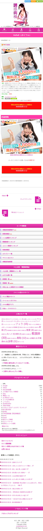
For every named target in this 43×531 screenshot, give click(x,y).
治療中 (37, 330)
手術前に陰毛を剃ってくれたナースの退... (16, 363)
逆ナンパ (21, 341)
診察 (12, 341)
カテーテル (14, 321)
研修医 (9, 338)
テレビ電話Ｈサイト (8, 296)
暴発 (24, 330)
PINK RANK (6, 405)
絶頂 (14, 338)
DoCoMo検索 (7, 389)
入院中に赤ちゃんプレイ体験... (13, 371)
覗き (29, 338)
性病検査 (10, 330)
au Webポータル (8, 397)
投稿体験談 (6, 249)
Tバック (13, 319)
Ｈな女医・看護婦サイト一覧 (11, 271)
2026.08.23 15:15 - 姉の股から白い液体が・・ (14, 472)
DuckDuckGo (7, 403)
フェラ (22, 324)
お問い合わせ (6, 449)
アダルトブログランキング (10, 513)
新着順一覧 (7, 279)
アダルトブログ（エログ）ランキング (15, 407)
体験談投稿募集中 (9, 230)
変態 (32, 327)
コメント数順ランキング (10, 245)
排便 (20, 330)
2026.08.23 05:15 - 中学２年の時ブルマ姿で (14, 495)
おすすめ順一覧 (7, 275)
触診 (35, 338)
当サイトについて (7, 441)
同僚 (22, 327)
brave (4, 415)
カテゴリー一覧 (7, 253)
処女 (11, 327)
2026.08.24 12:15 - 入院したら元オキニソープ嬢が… (16, 466)
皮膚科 (24, 334)
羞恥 (21, 338)
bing (4, 393)
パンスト (7, 324)
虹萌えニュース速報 (9, 423)
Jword (5, 417)
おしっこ (19, 319)
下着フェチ (32, 324)
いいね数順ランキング (9, 237)
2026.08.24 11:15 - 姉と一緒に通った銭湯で (14, 469)
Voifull (8, 44)
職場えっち (6, 395)
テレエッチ (31, 321)
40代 (4, 319)
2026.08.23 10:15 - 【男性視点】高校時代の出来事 (16, 492)
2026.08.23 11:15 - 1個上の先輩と (11, 488)
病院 (18, 334)
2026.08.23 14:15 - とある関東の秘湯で (12, 476)
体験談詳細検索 (7, 261)
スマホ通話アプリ (8, 304)
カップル (7, 321)
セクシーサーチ (8, 421)
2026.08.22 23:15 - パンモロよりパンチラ (13, 505)
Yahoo (5, 387)
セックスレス (23, 321)
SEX (8, 319)
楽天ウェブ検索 (8, 419)
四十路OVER (7, 409)
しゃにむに (6, 401)
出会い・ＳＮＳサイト (9, 308)
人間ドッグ (5, 327)
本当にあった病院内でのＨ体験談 (13, 287)
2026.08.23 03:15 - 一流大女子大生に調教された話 (16, 499)
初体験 (16, 327)
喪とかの (27, 327)
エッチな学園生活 (8, 399)
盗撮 (29, 334)
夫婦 (37, 327)
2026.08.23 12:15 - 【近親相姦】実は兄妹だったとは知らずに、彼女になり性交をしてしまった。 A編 (21, 484)
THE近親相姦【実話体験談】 (12, 413)
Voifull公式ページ (21, 105)
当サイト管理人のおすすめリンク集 (13, 446)
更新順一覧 (7, 283)
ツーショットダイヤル (9, 300)
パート (12, 324)
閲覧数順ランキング (8, 241)
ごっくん (33, 319)
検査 (30, 330)
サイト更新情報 (6, 443)
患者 (15, 330)
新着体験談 (7, 234)
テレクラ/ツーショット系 (10, 96)
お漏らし (27, 319)
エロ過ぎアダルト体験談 (10, 391)
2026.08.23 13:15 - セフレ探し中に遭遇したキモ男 (16, 479)
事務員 (38, 324)
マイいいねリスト (8, 257)
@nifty (5, 411)
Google (5, 385)
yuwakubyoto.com (21, 526)
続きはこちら (5, 426)
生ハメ (11, 334)
